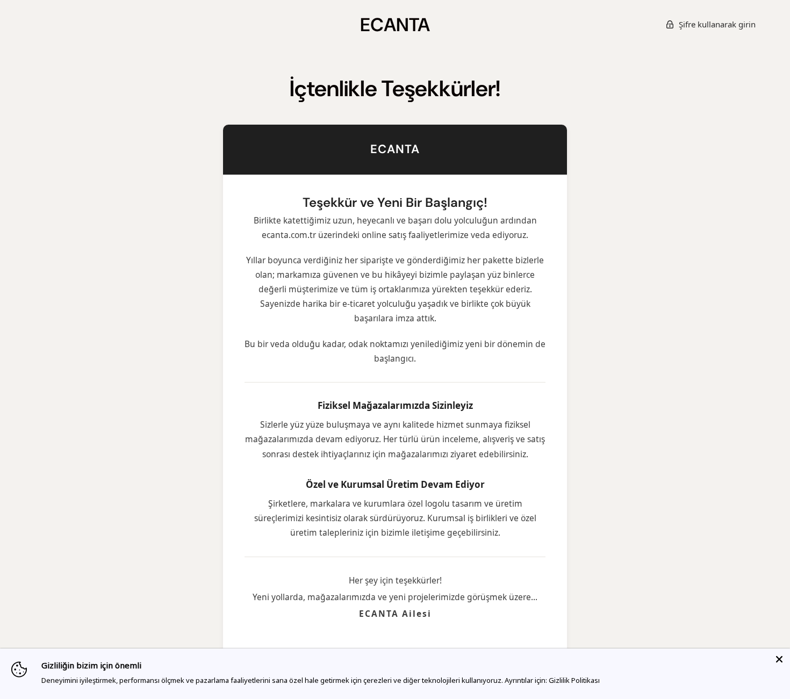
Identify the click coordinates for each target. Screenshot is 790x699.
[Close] (779, 659)
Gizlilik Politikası (574, 680)
